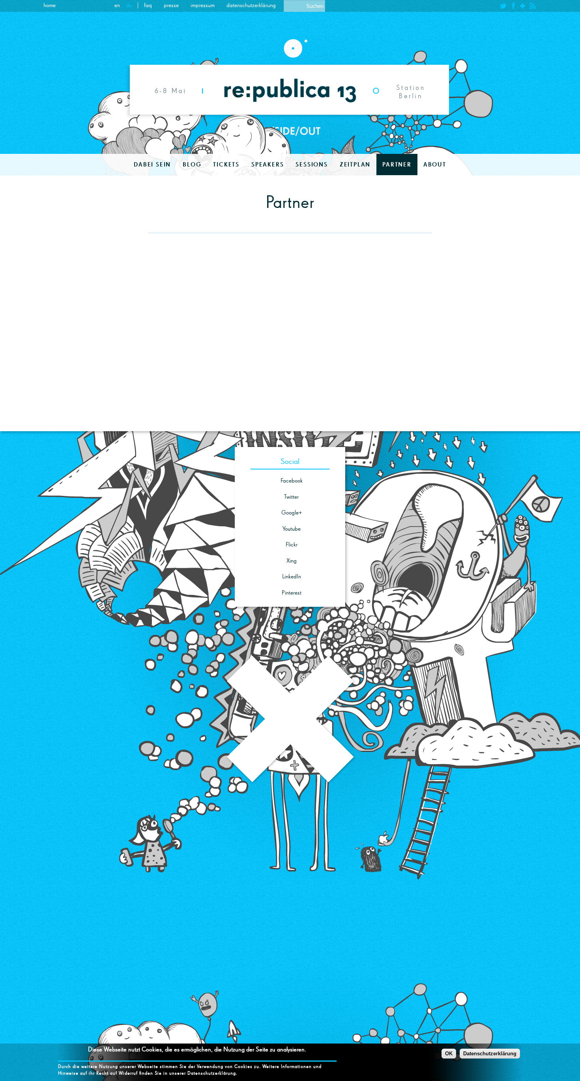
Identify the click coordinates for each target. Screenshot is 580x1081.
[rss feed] (533, 6)
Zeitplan (355, 164)
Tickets (226, 164)
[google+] (523, 6)
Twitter (291, 497)
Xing (291, 561)
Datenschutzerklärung (251, 5)
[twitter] (503, 6)
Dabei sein (152, 164)
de (129, 5)
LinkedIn (291, 577)
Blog (192, 164)
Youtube (292, 529)
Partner (397, 164)
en (117, 5)
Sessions (311, 164)
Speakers (267, 164)
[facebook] (513, 6)
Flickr (291, 545)
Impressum (203, 5)
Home (49, 5)
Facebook (292, 481)
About (434, 164)
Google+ (291, 513)
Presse (171, 5)
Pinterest (291, 593)
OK (449, 1054)
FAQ (148, 5)
